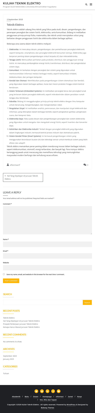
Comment (7, 204)
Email (5, 251)
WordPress (71, 405)
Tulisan (6, 373)
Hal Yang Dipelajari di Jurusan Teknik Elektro (21, 177)
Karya (79, 397)
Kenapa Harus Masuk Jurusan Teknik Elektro (21, 327)
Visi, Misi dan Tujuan (48, 400)
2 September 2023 (15, 19)
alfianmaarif (14, 165)
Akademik (16, 397)
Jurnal (70, 397)
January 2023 (8, 359)
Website (6, 263)
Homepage (47, 397)
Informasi (60, 397)
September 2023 (10, 356)
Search (7, 294)
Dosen (35, 397)
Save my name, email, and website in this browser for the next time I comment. (35, 274)
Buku (27, 397)
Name (6, 239)
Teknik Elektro (8, 318)
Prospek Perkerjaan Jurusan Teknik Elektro (20, 324)
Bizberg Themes (47, 408)
